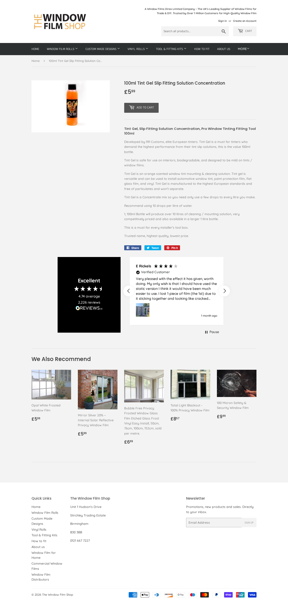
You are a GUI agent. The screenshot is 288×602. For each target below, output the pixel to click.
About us (223, 49)
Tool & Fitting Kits (170, 49)
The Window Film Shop (57, 594)
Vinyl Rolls (137, 49)
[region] (177, 291)
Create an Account (244, 21)
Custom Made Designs (101, 49)
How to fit (201, 49)
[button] (128, 291)
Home (35, 49)
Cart (248, 31)
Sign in (222, 21)
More (242, 49)
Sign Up (249, 523)
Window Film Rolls (61, 49)
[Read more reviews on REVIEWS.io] (89, 309)
